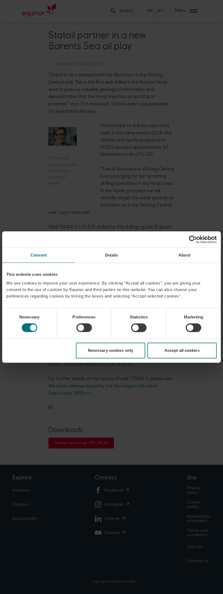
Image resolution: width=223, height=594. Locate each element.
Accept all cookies (182, 350)
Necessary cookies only (110, 350)
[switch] (84, 327)
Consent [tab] (38, 255)
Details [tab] (111, 255)
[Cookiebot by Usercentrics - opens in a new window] (193, 239)
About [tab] (184, 255)
